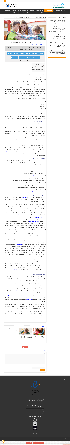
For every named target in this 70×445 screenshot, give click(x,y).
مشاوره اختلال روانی (14, 57)
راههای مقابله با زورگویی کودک (38, 70)
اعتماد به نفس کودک (24, 192)
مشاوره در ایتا (41, 443)
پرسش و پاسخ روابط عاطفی (34, 12)
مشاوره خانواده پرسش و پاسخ (57, 10)
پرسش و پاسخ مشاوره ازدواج (39, 10)
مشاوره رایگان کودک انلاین (48, 10)
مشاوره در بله (35, 443)
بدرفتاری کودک (29, 299)
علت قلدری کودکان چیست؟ (38, 66)
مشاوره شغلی (14, 10)
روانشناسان (27, 12)
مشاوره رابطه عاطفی (36, 57)
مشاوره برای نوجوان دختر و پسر (60, 36)
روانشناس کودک (8, 295)
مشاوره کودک (28, 53)
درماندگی (33, 192)
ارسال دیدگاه (27, 44)
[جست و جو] (5, 1)
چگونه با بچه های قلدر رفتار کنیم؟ (37, 69)
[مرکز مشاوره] (11, 5)
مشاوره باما (64, 10)
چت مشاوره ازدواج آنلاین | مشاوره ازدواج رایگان (58, 31)
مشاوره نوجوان (31, 10)
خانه (45, 17)
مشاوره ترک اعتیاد (22, 57)
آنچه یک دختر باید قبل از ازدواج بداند (59, 38)
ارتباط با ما (43, 413)
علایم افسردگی (33, 175)
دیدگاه (44, 353)
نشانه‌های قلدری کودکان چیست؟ (37, 68)
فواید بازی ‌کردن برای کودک (39, 217)
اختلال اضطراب (29, 149)
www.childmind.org (39, 319)
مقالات (43, 411)
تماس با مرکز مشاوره (15, 12)
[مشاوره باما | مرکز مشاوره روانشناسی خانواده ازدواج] (59, 6)
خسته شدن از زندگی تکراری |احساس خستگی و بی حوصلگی (57, 48)
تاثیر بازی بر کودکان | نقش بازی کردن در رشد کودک (57, 42)
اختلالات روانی (41, 12)
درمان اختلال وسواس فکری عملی (60, 50)
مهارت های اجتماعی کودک (34, 221)
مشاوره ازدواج (41, 53)
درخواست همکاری (21, 12)
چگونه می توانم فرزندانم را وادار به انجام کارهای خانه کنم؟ (12, 329)
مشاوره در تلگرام (29, 443)
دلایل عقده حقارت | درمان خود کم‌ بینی (59, 23)
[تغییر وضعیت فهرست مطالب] (43, 65)
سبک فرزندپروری (19, 244)
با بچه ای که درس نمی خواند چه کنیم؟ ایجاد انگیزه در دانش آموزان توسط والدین (26, 337)
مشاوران (43, 409)
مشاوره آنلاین (25, 347)
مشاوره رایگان (64, 379)
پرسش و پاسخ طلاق (25, 10)
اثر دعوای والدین (30, 140)
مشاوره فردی (19, 10)
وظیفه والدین (18, 290)
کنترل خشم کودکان (15, 215)
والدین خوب (24, 197)
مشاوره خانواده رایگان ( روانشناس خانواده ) (59, 40)
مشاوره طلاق (16, 53)
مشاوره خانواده (34, 53)
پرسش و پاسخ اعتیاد (8, 10)
